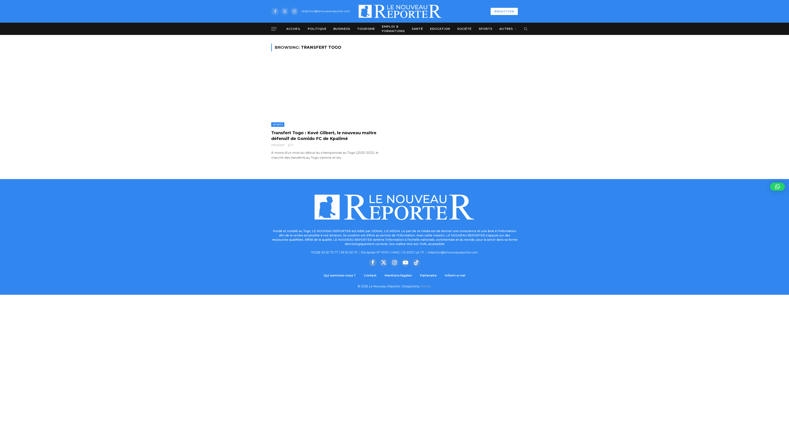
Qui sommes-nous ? (340, 275)
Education (440, 29)
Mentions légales (398, 275)
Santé (417, 29)
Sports (486, 29)
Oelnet (426, 286)
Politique (317, 29)
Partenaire (428, 275)
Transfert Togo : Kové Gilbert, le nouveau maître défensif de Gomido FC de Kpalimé (323, 135)
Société (464, 29)
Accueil (293, 29)
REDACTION (504, 11)
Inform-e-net (455, 275)
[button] (777, 187)
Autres (506, 29)
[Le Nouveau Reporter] (400, 11)
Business (341, 29)
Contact (370, 275)
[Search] (525, 29)
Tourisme (366, 29)
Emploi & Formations (393, 29)
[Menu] (274, 29)
